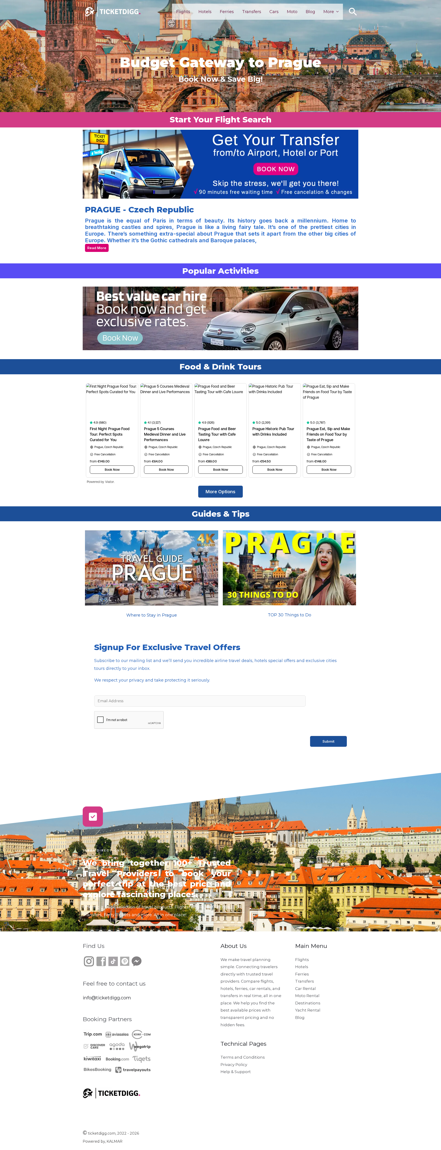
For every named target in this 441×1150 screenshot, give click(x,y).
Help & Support (235, 1071)
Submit (328, 741)
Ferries (227, 11)
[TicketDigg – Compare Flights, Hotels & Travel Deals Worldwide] (112, 11)
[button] (353, 11)
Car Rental (305, 988)
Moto (292, 11)
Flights (183, 11)
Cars (274, 11)
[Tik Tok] (107, 961)
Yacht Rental (307, 1010)
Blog (310, 11)
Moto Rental (307, 995)
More (328, 11)
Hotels (205, 11)
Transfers (251, 11)
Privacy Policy (233, 1064)
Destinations (307, 1003)
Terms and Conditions (242, 1057)
